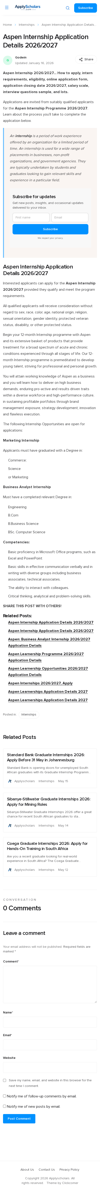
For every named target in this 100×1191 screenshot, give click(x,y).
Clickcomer (70, 1183)
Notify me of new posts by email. (33, 1106)
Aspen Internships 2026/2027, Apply (40, 683)
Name (8, 1012)
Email (7, 1035)
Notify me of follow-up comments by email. (42, 1096)
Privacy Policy (69, 1169)
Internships (27, 24)
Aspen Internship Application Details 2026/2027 (50, 622)
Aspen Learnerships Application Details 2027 (48, 692)
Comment (11, 961)
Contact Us (47, 1169)
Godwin (21, 57)
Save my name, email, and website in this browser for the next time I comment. (50, 1083)
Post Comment (19, 1118)
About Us (27, 1169)
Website (9, 1058)
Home (7, 24)
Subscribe (85, 8)
